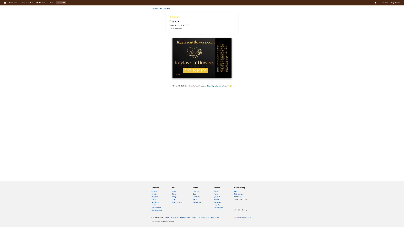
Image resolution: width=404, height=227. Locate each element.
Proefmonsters (27, 3)
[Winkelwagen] (375, 2)
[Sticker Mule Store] (235, 210)
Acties (50, 3)
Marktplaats (40, 3)
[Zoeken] (370, 2)
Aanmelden (383, 3)
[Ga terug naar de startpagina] (5, 2)
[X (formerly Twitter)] (239, 210)
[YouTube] (246, 210)
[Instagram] (243, 210)
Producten (13, 3)
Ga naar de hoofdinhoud (1, 1)
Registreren (395, 3)
